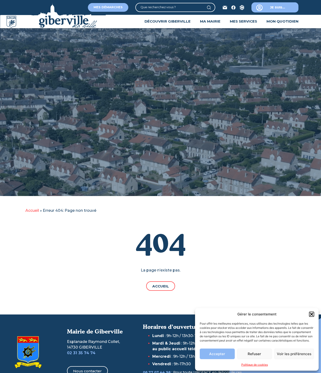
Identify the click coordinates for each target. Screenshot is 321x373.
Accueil (32, 210)
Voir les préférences (294, 354)
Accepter (217, 354)
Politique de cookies (254, 364)
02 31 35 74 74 (81, 353)
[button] (311, 314)
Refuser (254, 354)
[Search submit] (211, 7)
